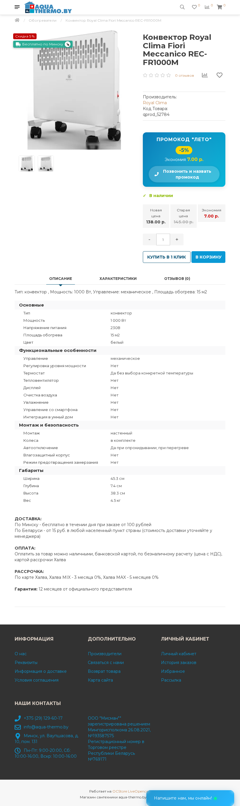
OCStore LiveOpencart (131, 791)
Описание (60, 278)
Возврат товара (104, 671)
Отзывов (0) (177, 278)
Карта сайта (100, 680)
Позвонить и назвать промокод (187, 174)
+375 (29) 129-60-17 (43, 718)
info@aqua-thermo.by (46, 727)
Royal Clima (155, 102)
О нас (21, 653)
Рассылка (171, 680)
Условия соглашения (37, 680)
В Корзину (209, 257)
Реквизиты (26, 662)
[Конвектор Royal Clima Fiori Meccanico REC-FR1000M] (74, 90)
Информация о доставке (41, 671)
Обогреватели (42, 20)
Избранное (173, 671)
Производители (104, 653)
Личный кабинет (178, 653)
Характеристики (118, 278)
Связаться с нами (106, 662)
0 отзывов (184, 75)
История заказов (178, 662)
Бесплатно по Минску (42, 44)
